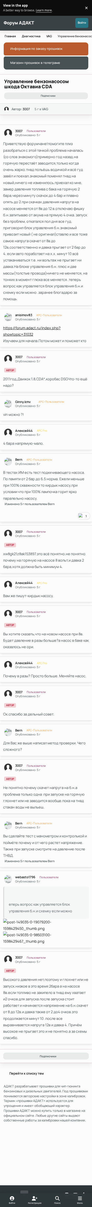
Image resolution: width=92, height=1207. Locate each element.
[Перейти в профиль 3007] (6, 109)
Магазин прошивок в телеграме (35, 62)
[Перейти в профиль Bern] (8, 461)
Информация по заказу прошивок (36, 48)
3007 (26, 109)
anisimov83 (23, 315)
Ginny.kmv (23, 402)
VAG (45, 109)
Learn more (8, 7)
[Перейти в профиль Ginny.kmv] (8, 404)
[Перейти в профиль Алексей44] (8, 433)
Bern (18, 459)
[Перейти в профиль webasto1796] (8, 879)
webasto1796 (25, 877)
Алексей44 (24, 431)
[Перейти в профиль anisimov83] (8, 317)
